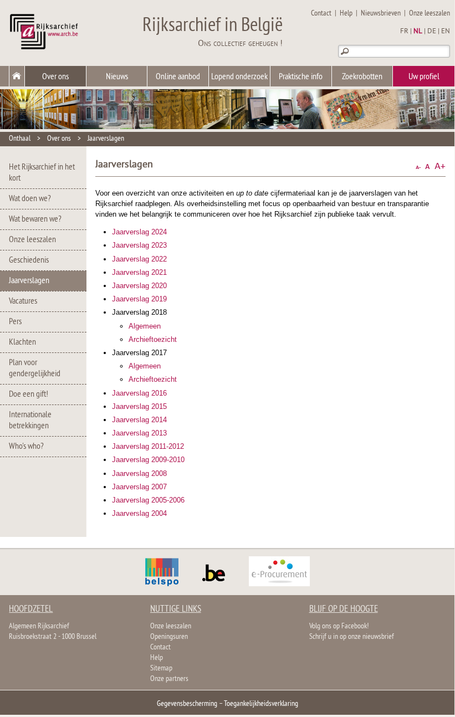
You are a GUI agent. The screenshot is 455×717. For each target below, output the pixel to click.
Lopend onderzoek (239, 77)
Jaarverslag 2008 (139, 473)
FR (404, 31)
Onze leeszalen (429, 13)
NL (417, 31)
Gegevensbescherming (187, 704)
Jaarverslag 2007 (139, 487)
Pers (15, 321)
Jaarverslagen (106, 139)
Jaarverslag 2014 (139, 420)
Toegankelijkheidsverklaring (261, 704)
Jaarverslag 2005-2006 (148, 500)
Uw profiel (423, 77)
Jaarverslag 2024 (139, 232)
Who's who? (26, 446)
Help (346, 13)
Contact (321, 13)
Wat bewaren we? (35, 219)
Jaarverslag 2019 (139, 299)
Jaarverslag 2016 (139, 393)
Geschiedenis (29, 260)
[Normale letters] (427, 166)
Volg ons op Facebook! (339, 626)
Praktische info (301, 77)
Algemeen (145, 326)
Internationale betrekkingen (30, 420)
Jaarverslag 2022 (139, 259)
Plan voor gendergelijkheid (34, 368)
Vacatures (23, 301)
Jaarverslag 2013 (139, 433)
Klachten (22, 342)
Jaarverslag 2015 (139, 406)
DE (431, 31)
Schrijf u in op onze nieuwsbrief (351, 637)
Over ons (55, 77)
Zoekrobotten (362, 77)
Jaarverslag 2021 (139, 272)
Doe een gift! (28, 394)
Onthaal (19, 139)
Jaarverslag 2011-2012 (148, 446)
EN (445, 31)
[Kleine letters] (418, 166)
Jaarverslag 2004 (139, 513)
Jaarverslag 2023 (139, 245)
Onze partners (169, 679)
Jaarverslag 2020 (139, 285)
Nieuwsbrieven (381, 13)
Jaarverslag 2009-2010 (148, 459)
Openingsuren (169, 637)
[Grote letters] (440, 166)
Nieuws (117, 77)
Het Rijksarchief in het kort (42, 173)
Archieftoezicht (153, 339)
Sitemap (161, 668)
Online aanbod (178, 77)
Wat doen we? (30, 198)
